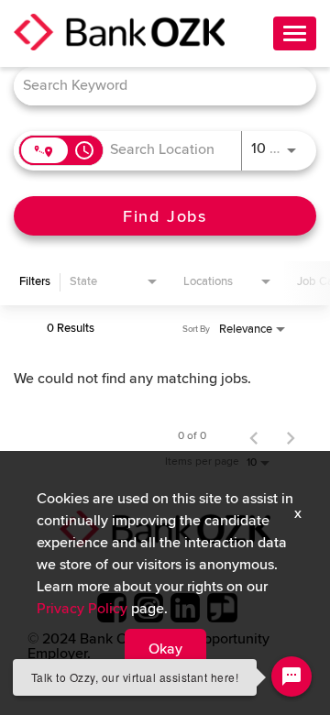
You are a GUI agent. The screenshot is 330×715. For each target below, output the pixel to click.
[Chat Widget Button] (291, 676)
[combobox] (156, 85)
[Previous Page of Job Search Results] (254, 436)
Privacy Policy (82, 609)
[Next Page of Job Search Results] (290, 436)
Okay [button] (165, 649)
